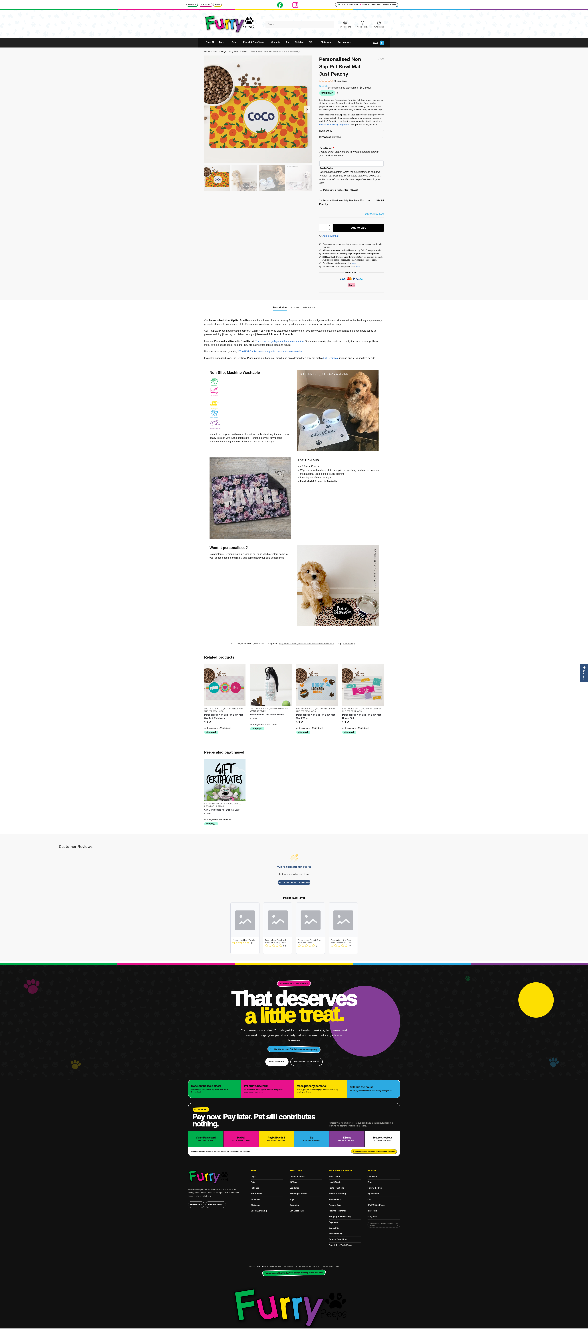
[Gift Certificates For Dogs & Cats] (225, 780)
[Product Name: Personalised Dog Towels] (244, 928)
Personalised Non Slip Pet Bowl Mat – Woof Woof (316, 716)
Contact (192, 4)
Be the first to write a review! (294, 882)
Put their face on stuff (306, 1062)
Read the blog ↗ (216, 1204)
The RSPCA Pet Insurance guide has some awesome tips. (271, 351)
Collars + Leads (297, 1176)
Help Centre (334, 1176)
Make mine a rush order (340, 190)
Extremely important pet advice (382, 1224)
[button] (378, 43)
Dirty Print (372, 1216)
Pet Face (255, 1188)
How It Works (335, 1182)
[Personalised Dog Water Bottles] (271, 685)
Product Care (335, 1205)
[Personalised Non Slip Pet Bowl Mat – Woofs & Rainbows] (225, 685)
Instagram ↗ (196, 1204)
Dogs (223, 51)
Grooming (294, 1205)
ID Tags (293, 1182)
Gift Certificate (331, 358)
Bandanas (294, 1188)
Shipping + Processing (340, 1216)
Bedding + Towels (298, 1193)
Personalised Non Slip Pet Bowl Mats (316, 643)
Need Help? (362, 27)
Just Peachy (349, 643)
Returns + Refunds (337, 1211)
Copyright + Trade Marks (340, 1245)
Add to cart (358, 227)
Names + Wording (337, 1193)
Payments (333, 1222)
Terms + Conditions (338, 1239)
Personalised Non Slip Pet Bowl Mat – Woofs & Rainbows (224, 716)
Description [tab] (280, 307)
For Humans (256, 1193)
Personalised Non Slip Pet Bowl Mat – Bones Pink (362, 716)
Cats (253, 1182)
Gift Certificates (297, 1211)
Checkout (379, 27)
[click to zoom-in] (258, 109)
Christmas (255, 1205)
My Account (345, 27)
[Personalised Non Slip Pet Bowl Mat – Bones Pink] (363, 685)
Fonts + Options (336, 1188)
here (354, 263)
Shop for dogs (277, 1062)
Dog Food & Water (238, 51)
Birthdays (255, 1199)
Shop (215, 51)
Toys (292, 1199)
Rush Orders (335, 1199)
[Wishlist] (241, 669)
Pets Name (326, 148)
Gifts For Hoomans (214, 806)
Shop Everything (259, 1211)
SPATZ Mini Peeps (376, 1205)
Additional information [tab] (303, 307)
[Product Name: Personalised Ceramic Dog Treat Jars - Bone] (310, 928)
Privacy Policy (335, 1234)
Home (207, 51)
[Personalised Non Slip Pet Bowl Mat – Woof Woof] (317, 685)
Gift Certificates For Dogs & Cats (222, 804)
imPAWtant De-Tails (330, 137)
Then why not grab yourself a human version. (279, 341)
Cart (369, 1199)
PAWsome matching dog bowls (334, 124)
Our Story (205, 4)
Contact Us (334, 1228)
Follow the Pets (375, 1188)
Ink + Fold (372, 1211)
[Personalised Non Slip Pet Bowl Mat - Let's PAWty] (382, 58)
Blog (217, 4)
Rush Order (326, 168)
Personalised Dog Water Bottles (267, 714)
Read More (325, 131)
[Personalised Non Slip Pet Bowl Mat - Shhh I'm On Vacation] (379, 58)
